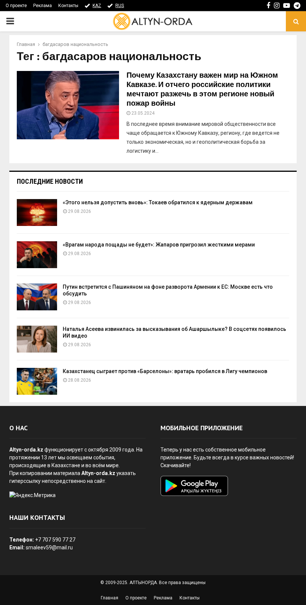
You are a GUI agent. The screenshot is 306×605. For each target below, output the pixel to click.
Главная (109, 598)
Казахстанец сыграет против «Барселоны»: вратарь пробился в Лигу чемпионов (165, 371)
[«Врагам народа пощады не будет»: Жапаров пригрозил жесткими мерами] (37, 254)
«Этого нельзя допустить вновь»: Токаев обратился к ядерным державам (158, 202)
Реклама (42, 5)
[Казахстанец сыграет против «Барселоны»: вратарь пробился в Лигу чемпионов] (37, 381)
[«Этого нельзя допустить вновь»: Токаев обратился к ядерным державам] (37, 212)
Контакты (68, 5)
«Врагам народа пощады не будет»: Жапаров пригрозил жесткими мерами (159, 245)
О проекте (16, 5)
